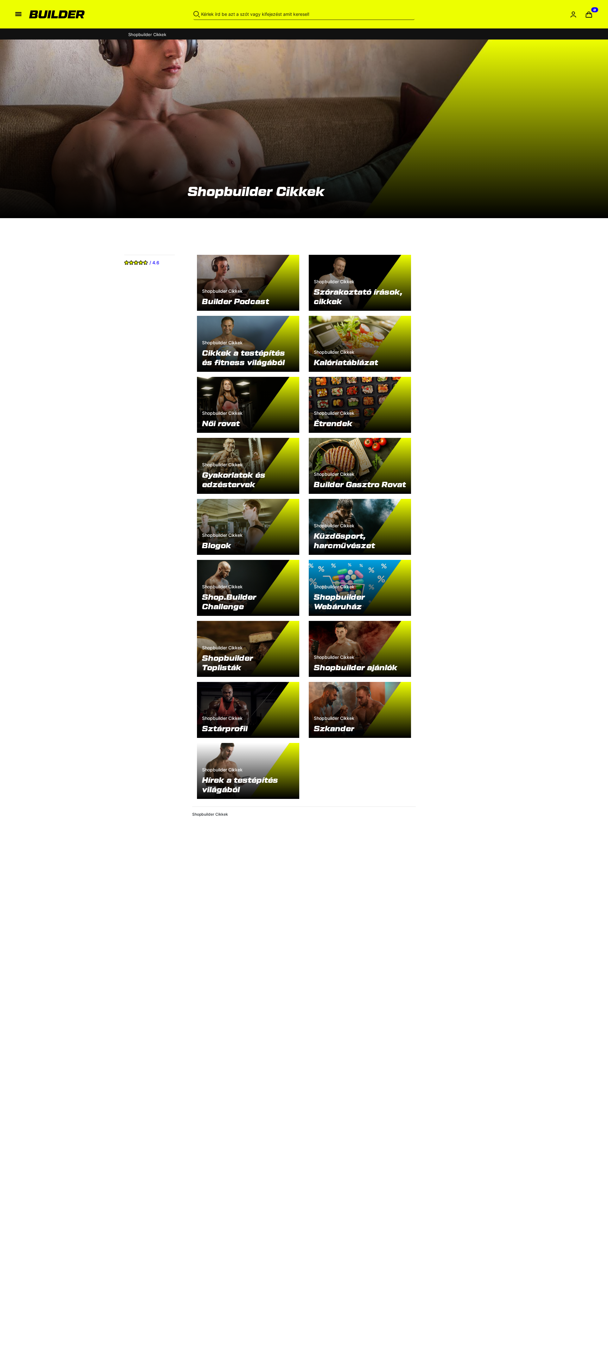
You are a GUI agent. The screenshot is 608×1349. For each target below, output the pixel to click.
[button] (589, 14)
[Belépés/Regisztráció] (573, 14)
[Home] (88, 14)
